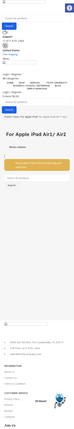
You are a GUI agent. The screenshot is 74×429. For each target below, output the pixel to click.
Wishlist (8, 411)
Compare (9, 416)
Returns (8, 404)
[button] (69, 7)
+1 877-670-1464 (13, 40)
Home (8, 116)
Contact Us (10, 377)
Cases (16, 116)
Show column (17, 147)
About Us (9, 371)
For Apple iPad (29, 116)
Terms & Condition (14, 383)
